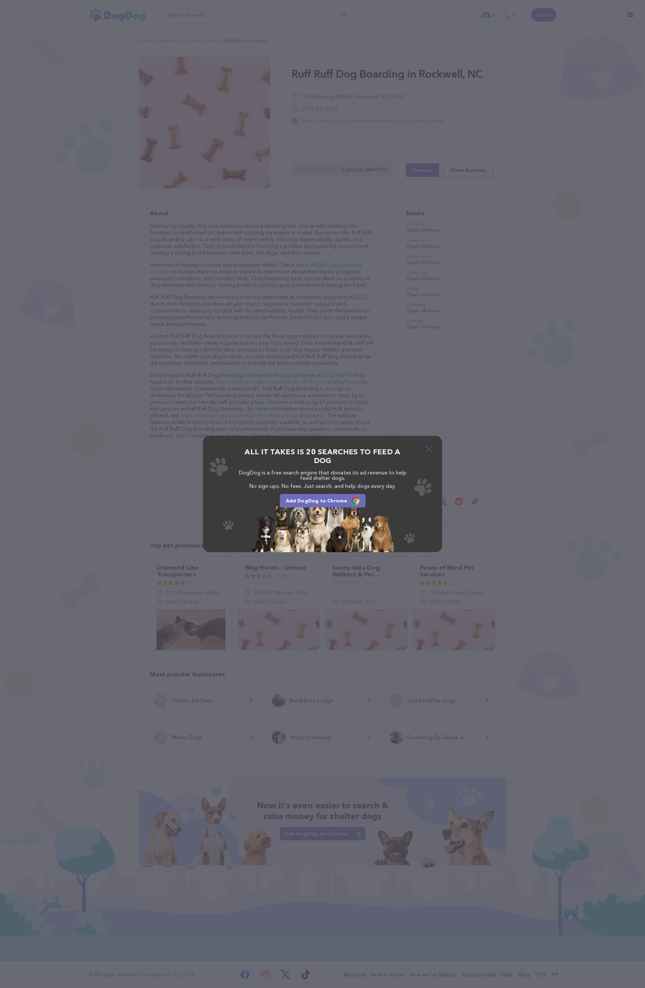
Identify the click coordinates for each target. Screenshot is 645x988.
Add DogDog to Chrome (316, 501)
